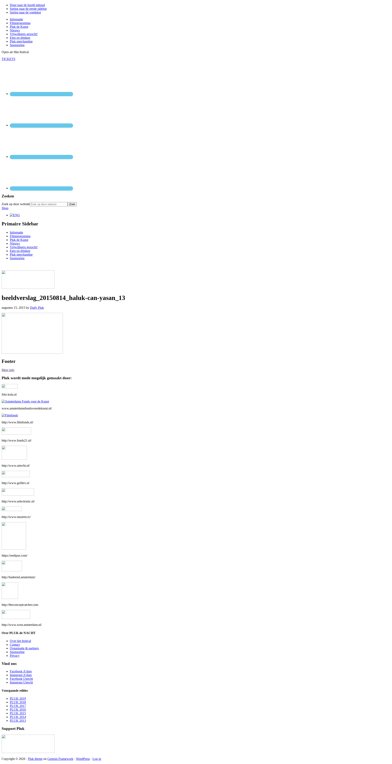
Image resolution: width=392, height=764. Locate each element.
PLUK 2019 (18, 698)
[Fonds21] (16, 433)
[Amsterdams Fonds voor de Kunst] (25, 401)
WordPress (83, 759)
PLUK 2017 (18, 706)
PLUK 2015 (18, 713)
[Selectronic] (18, 494)
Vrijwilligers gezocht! (24, 247)
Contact (15, 644)
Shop (5, 208)
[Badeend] (12, 570)
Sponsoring (17, 258)
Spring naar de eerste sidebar (28, 8)
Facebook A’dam (21, 671)
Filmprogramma (20, 236)
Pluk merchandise (21, 254)
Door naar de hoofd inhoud (27, 5)
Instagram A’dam (21, 675)
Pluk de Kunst (19, 240)
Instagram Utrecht (21, 682)
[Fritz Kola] (10, 387)
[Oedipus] (14, 548)
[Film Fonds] (10, 415)
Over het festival (20, 641)
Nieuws (15, 243)
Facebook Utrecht (21, 678)
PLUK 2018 (18, 702)
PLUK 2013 (18, 720)
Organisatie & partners (24, 648)
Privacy (15, 655)
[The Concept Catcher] (10, 598)
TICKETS (8, 59)
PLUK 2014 (18, 717)
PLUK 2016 (18, 709)
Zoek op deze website (16, 204)
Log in (96, 759)
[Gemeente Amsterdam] (16, 618)
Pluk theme (35, 759)
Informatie (16, 232)
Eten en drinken (20, 251)
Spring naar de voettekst (25, 12)
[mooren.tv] (12, 510)
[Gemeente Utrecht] (14, 458)
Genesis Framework (60, 759)
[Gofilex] (16, 476)
